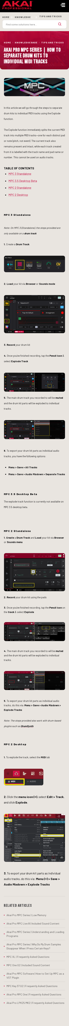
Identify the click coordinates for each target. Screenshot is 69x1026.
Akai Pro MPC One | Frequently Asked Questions (34, 994)
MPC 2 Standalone (19, 187)
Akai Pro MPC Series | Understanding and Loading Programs (35, 934)
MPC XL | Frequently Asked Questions (28, 956)
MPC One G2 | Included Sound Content (28, 965)
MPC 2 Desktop (18, 194)
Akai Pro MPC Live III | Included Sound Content (33, 923)
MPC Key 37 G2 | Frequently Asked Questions (32, 986)
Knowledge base (26, 17)
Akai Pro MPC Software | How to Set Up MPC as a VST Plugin (35, 975)
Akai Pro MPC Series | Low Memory (26, 915)
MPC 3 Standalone (19, 173)
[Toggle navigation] (63, 5)
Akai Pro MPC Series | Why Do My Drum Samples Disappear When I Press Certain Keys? (34, 946)
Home (5, 17)
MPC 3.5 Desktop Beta (22, 181)
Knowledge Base (26, 42)
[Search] (60, 24)
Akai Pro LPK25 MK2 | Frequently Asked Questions (35, 1002)
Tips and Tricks (52, 42)
